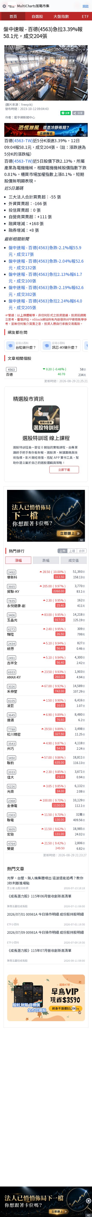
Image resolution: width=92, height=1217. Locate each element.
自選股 (37, 16)
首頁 (13, 16)
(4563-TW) (22, 140)
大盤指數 (61, 16)
